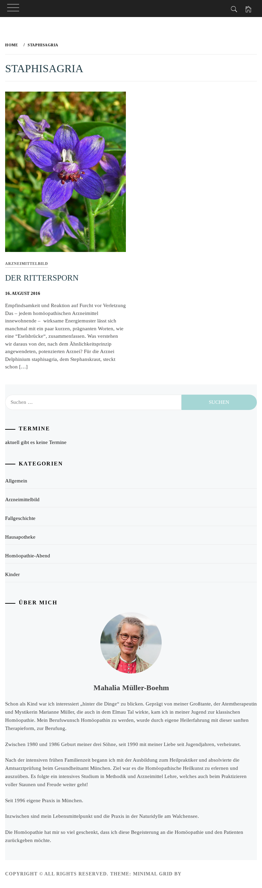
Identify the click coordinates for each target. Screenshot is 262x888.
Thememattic (203, 873)
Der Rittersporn (41, 277)
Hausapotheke (20, 537)
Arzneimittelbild (26, 263)
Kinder (12, 574)
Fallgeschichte (20, 518)
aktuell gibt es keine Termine (36, 442)
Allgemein (16, 480)
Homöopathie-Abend (27, 555)
